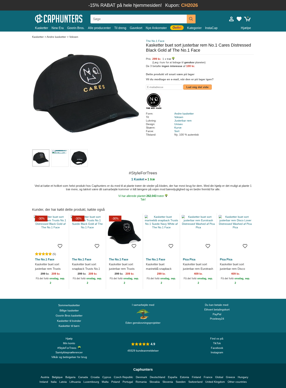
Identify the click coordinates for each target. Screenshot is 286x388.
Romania (141, 381)
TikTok (217, 343)
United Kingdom (215, 381)
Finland (196, 377)
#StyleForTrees (67, 347)
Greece (230, 377)
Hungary (243, 377)
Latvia (63, 381)
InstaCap (211, 28)
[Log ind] (231, 18)
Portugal (128, 381)
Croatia (95, 377)
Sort (176, 131)
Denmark (141, 377)
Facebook (217, 347)
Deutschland (157, 377)
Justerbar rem (183, 120)
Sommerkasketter (69, 305)
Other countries (237, 381)
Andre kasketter (56, 36)
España (172, 377)
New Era (58, 28)
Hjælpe (246, 28)
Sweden (181, 381)
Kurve (178, 127)
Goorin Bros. (75, 28)
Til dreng (120, 28)
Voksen (73, 36)
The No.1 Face (155, 40)
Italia (54, 381)
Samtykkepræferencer (69, 352)
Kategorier (194, 28)
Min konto (69, 343)
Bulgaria (70, 377)
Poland (115, 381)
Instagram (217, 352)
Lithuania (75, 381)
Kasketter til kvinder (69, 320)
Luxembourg (91, 381)
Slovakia (154, 381)
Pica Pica (189, 259)
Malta (105, 381)
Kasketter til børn (69, 325)
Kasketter (41, 28)
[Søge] (191, 19)
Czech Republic (123, 377)
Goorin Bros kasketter (69, 315)
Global (219, 377)
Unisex (178, 124)
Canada (83, 377)
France (208, 377)
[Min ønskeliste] (239, 18)
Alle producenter (99, 28)
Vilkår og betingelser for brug (69, 357)
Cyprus (106, 377)
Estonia (184, 377)
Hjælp (69, 338)
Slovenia (167, 381)
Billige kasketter (69, 310)
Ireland (43, 381)
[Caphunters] (69, 18)
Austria (45, 377)
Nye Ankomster (156, 28)
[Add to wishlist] (60, 246)
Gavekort (136, 28)
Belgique (57, 377)
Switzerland (195, 381)
